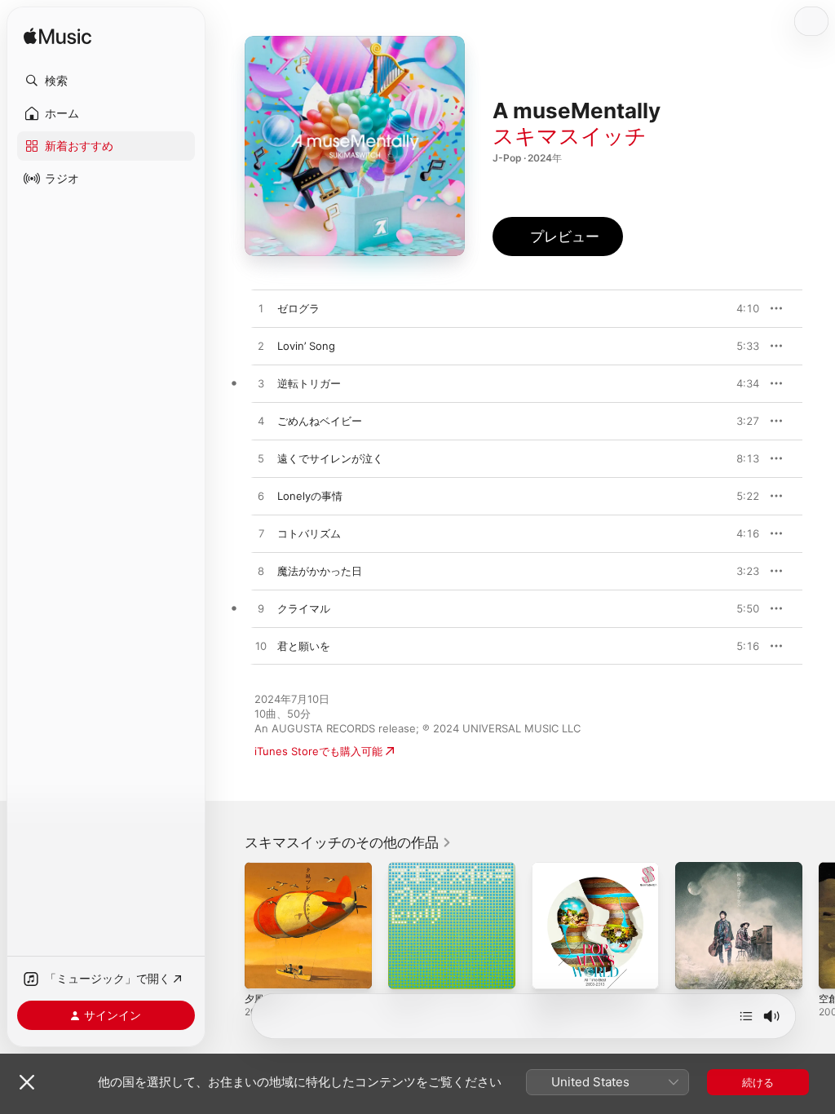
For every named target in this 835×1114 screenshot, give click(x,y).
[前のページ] (228, 925)
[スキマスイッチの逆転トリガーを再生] (261, 384)
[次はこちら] (746, 1016)
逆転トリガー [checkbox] (309, 383)
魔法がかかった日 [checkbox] (319, 570)
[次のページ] (818, 925)
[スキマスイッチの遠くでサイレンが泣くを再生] (261, 459)
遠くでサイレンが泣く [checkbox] (330, 458)
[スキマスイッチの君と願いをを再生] (261, 646)
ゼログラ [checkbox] (298, 308)
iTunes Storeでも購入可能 (318, 751)
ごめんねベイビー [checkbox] (319, 420)
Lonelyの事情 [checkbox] (309, 495)
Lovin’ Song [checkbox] (306, 345)
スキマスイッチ (570, 135)
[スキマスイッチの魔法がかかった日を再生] (261, 571)
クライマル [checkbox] (303, 608)
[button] (106, 81)
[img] (57, 37)
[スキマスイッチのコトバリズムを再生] (261, 534)
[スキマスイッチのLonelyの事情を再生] (261, 496)
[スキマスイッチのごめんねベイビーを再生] (261, 421)
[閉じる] (27, 1082)
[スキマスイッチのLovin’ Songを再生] (261, 346)
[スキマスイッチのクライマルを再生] (261, 609)
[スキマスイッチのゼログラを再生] (261, 309)
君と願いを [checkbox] (303, 645)
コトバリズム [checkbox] (309, 533)
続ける (758, 1082)
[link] (348, 842)
